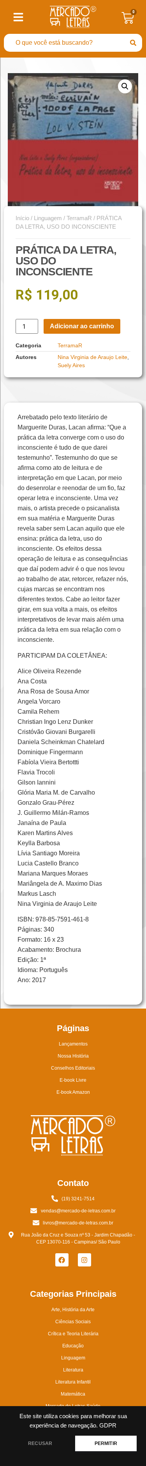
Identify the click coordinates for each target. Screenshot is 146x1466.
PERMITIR (106, 1443)
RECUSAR (40, 1443)
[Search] (133, 43)
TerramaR (79, 218)
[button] (125, 86)
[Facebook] (62, 1259)
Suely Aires (71, 365)
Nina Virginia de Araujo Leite (92, 357)
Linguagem (48, 218)
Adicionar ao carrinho (82, 326)
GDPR (107, 1425)
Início (22, 218)
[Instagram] (84, 1259)
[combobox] (64, 43)
